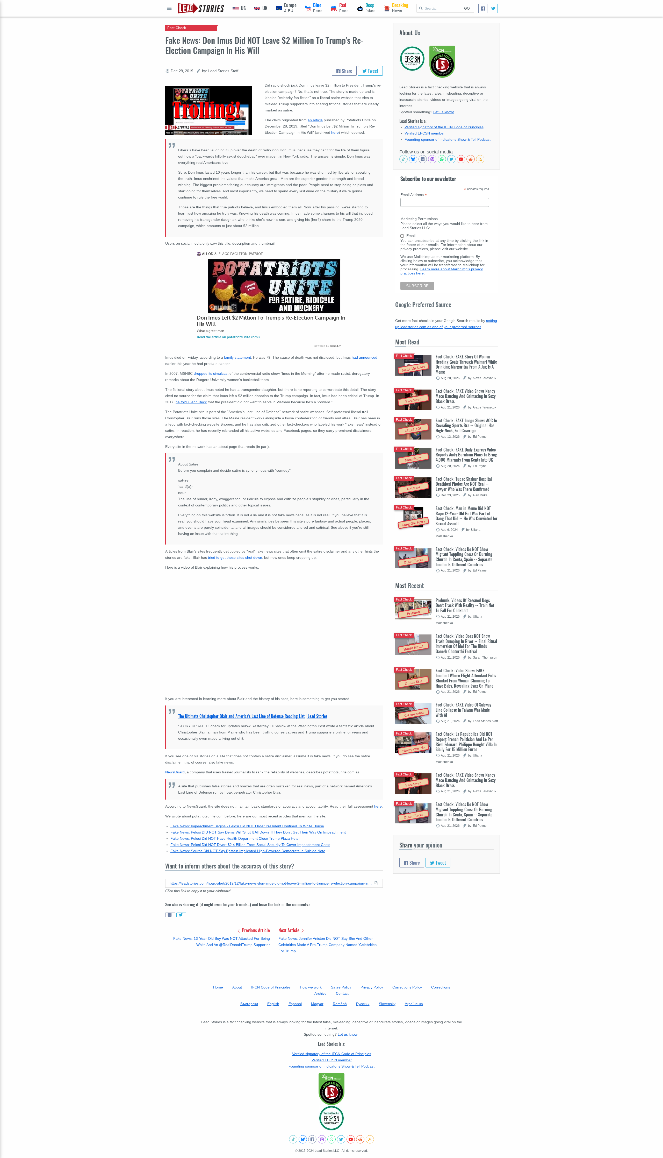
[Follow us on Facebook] (423, 159)
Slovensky (387, 1004)
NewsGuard (175, 772)
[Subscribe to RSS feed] (480, 159)
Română (340, 1004)
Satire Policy (341, 987)
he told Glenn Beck (191, 402)
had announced (364, 357)
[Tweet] (493, 8)
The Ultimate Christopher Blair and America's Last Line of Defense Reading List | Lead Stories (252, 716)
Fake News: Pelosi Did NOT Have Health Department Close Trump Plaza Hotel (234, 838)
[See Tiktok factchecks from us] (403, 159)
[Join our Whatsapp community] (442, 159)
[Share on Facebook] (170, 915)
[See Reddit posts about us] (470, 159)
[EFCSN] (331, 1118)
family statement (237, 357)
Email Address (413, 194)
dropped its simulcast (211, 373)
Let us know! (443, 112)
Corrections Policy (407, 987)
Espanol (295, 1004)
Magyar (317, 1004)
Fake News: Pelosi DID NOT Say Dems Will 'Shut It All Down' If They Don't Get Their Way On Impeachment (258, 832)
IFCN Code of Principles (271, 987)
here (378, 806)
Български (249, 1004)
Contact (342, 993)
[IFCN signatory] (331, 1089)
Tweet (372, 70)
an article (315, 120)
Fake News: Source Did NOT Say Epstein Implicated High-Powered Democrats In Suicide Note (247, 851)
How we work (311, 987)
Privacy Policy (372, 987)
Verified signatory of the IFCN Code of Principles (444, 127)
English (273, 1004)
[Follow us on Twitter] (451, 159)
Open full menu (169, 8)
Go (467, 8)
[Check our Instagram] (432, 159)
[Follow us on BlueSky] (413, 159)
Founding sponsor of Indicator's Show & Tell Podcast (448, 139)
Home (218, 987)
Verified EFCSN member (425, 133)
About (237, 987)
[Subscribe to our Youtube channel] (461, 159)
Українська (414, 1004)
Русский (363, 1004)
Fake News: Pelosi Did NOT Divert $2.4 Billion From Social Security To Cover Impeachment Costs (250, 845)
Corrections (440, 987)
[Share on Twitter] (181, 915)
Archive (320, 993)
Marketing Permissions (419, 219)
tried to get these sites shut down (235, 557)
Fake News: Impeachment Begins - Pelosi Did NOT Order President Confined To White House (247, 826)
